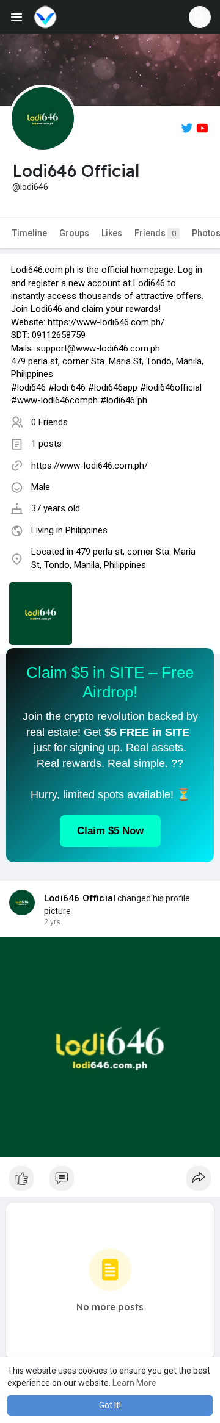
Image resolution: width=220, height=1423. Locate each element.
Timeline (29, 233)
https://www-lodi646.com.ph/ (89, 465)
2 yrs (52, 922)
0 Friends (49, 422)
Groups (74, 233)
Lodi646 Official (80, 898)
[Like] (110, 1181)
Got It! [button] (110, 1405)
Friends (155, 233)
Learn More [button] (134, 1383)
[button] (200, 17)
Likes (111, 233)
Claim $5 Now (110, 831)
